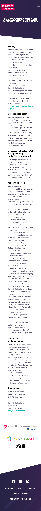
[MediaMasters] (8, 7)
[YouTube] (20, 481)
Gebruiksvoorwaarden (20, 499)
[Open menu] (38, 7)
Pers (20, 488)
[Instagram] (27, 481)
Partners (32, 488)
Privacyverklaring (20, 494)
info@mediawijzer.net (16, 411)
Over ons (9, 488)
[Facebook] (13, 481)
